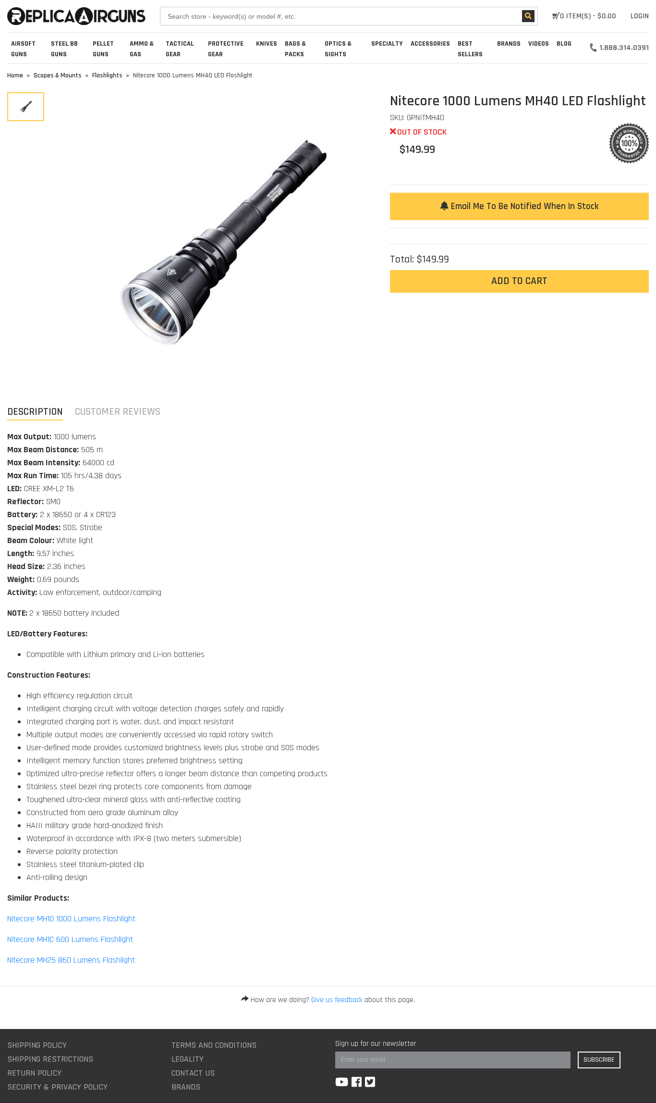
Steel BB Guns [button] (64, 49)
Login (640, 16)
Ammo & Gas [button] (142, 49)
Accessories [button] (430, 43)
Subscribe (599, 1059)
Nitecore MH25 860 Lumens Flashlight (71, 960)
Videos (538, 43)
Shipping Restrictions (50, 1059)
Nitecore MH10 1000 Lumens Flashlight (71, 918)
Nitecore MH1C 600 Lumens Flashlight (70, 939)
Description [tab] (35, 411)
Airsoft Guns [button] (23, 49)
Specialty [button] (387, 43)
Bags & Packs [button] (295, 49)
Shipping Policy (37, 1045)
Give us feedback (337, 1000)
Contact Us (193, 1072)
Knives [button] (266, 43)
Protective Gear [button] (225, 49)
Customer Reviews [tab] (117, 411)
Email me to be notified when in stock (523, 206)
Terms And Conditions (213, 1045)
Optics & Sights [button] (338, 49)
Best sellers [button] (470, 49)
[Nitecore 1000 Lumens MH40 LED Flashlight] (25, 106)
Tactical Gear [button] (180, 49)
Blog (564, 43)
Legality (187, 1059)
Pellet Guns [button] (103, 49)
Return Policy (34, 1072)
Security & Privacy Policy (57, 1086)
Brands (185, 1086)
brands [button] (509, 43)
